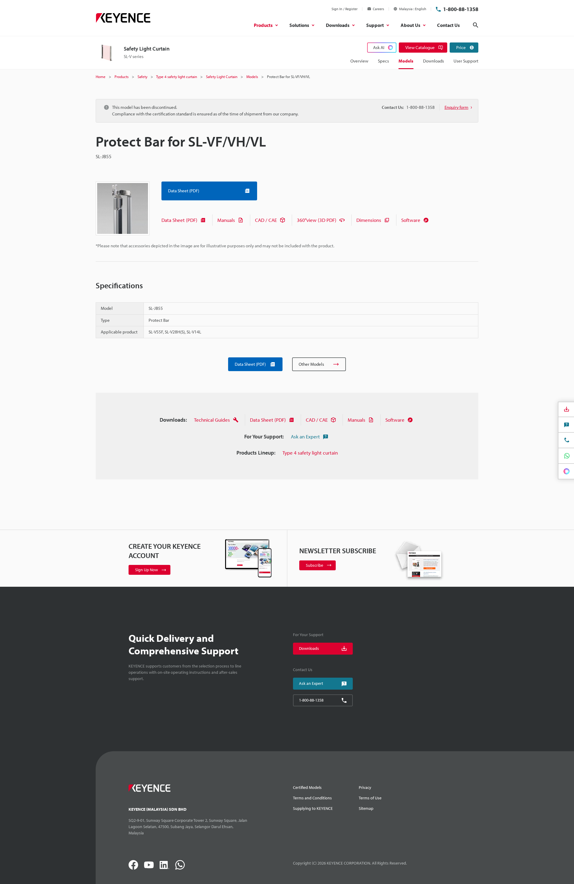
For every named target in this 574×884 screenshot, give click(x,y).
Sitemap (366, 808)
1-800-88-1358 (460, 9)
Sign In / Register (345, 9)
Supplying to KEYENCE (313, 808)
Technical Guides (212, 420)
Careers (378, 9)
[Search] (475, 25)
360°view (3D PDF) (316, 220)
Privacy (365, 787)
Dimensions (368, 220)
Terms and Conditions (312, 798)
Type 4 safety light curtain (310, 452)
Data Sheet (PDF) (179, 220)
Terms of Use (370, 798)
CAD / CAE (266, 220)
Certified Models (307, 787)
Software (410, 220)
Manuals (226, 220)
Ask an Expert (305, 436)
